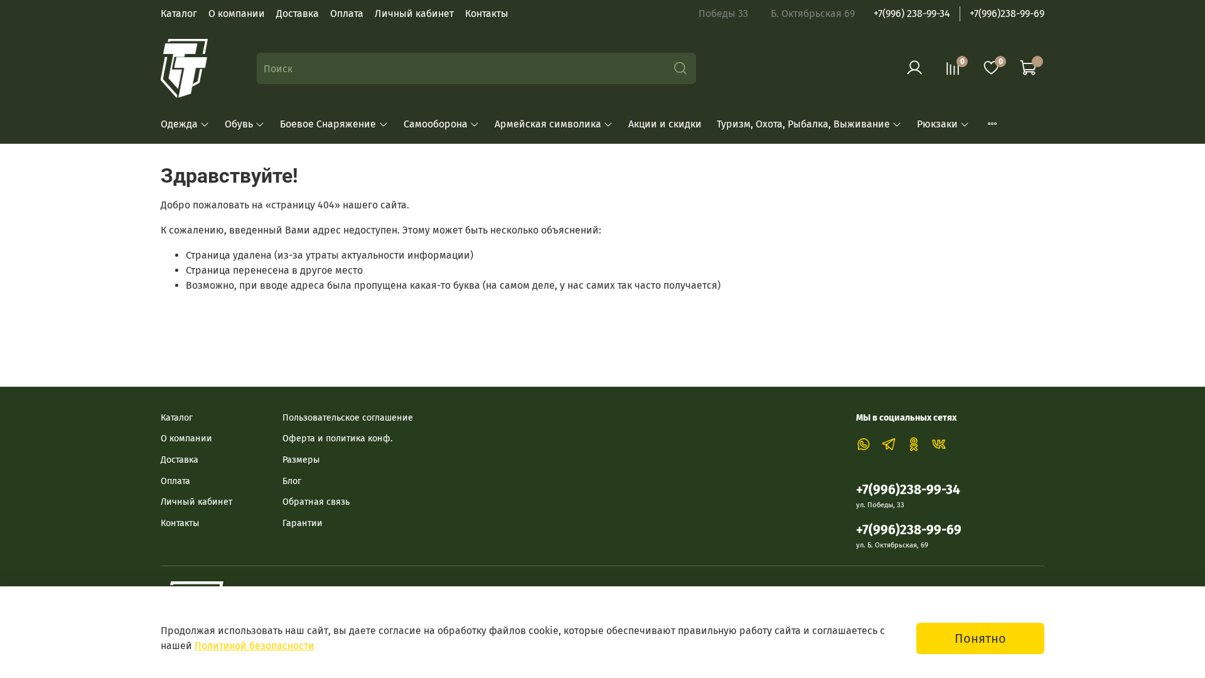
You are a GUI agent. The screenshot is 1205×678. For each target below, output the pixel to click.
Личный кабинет (414, 13)
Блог (291, 481)
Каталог (179, 13)
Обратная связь (316, 502)
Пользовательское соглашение (347, 417)
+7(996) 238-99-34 (912, 13)
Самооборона (436, 124)
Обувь (239, 124)
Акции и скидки (665, 124)
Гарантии (302, 523)
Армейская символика (548, 124)
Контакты (486, 13)
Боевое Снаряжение (328, 124)
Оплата (346, 13)
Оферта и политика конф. (337, 438)
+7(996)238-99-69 (1007, 13)
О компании (236, 13)
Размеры (301, 460)
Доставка (297, 13)
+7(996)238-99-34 (908, 490)
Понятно (980, 638)
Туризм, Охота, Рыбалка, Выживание (803, 124)
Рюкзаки (937, 124)
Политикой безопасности (254, 646)
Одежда (179, 124)
